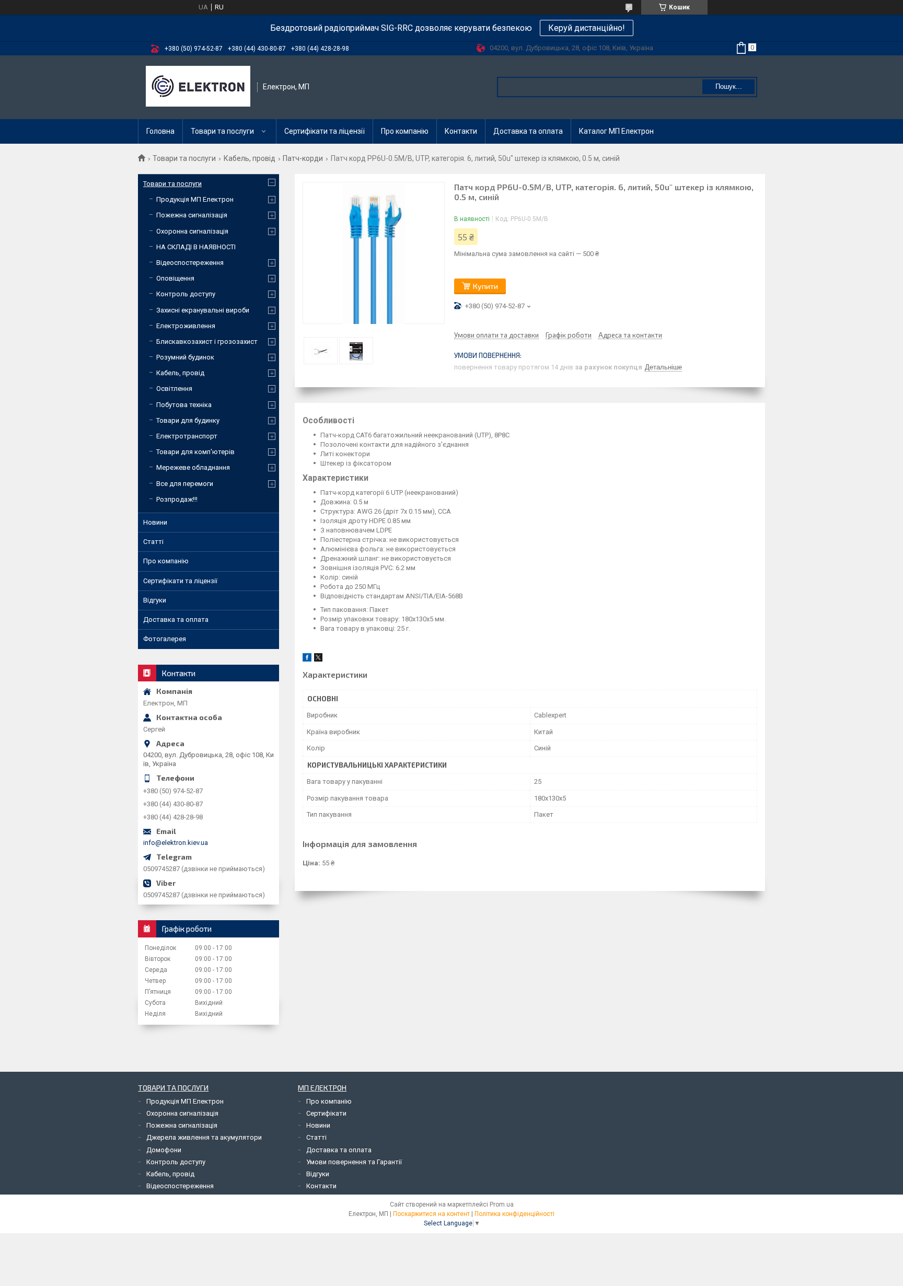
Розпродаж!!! (177, 499)
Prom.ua (502, 1204)
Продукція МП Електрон (195, 199)
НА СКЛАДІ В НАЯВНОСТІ (196, 247)
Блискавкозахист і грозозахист (207, 341)
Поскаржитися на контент (431, 1214)
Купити (485, 286)
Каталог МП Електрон (616, 131)
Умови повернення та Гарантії (354, 1162)
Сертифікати (326, 1113)
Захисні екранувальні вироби (202, 310)
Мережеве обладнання (193, 467)
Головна (160, 131)
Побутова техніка (184, 405)
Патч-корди (303, 158)
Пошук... (728, 86)
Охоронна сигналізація (192, 231)
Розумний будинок (185, 357)
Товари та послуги (222, 131)
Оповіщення (175, 278)
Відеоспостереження (190, 263)
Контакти (461, 131)
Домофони (163, 1150)
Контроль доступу (185, 294)
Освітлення (174, 388)
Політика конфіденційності (514, 1214)
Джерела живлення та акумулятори (204, 1137)
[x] (318, 659)
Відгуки (154, 600)
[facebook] (307, 659)
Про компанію (405, 131)
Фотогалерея (164, 639)
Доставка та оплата (528, 131)
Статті (153, 542)
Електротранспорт (186, 436)
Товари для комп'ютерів (195, 452)
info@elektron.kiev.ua (175, 843)
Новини (155, 522)
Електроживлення (185, 326)
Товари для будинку (187, 420)
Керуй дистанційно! (586, 28)
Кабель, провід (249, 158)
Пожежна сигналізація (191, 215)
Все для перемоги (184, 484)
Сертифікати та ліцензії (324, 131)
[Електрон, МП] (198, 87)
